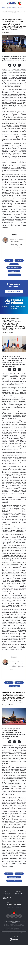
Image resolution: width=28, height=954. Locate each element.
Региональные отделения (6, 894)
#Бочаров (19, 682)
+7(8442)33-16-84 (14, 904)
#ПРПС (14, 264)
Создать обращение (14, 291)
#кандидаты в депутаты (14, 267)
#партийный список (14, 274)
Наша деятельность (12, 7)
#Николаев (19, 873)
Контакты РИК (19, 893)
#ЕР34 (8, 260)
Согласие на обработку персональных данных (14, 932)
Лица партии (18, 891)
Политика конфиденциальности (14, 928)
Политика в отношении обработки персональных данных (14, 930)
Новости (20, 7)
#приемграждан (14, 686)
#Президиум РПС (14, 271)
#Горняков (19, 260)
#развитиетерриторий (14, 877)
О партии (5, 891)
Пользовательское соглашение (14, 927)
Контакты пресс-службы (7, 898)
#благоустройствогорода (14, 880)
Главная (3, 7)
